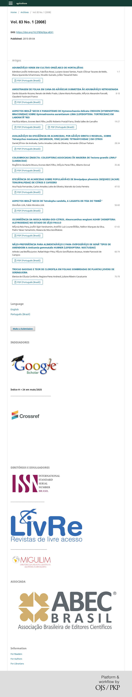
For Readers (16, 653)
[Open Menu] (10, 3)
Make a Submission (23, 328)
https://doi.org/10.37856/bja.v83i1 (34, 32)
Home (14, 12)
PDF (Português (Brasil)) (29, 80)
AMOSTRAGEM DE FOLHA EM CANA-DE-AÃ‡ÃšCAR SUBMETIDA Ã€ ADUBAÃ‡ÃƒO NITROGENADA (65, 89)
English (15, 309)
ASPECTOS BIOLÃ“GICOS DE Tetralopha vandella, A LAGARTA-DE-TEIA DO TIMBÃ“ (57, 200)
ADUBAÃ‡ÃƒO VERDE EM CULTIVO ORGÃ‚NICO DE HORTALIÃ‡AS (47, 67)
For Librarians (17, 663)
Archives (25, 12)
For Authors (16, 658)
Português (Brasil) (20, 314)
